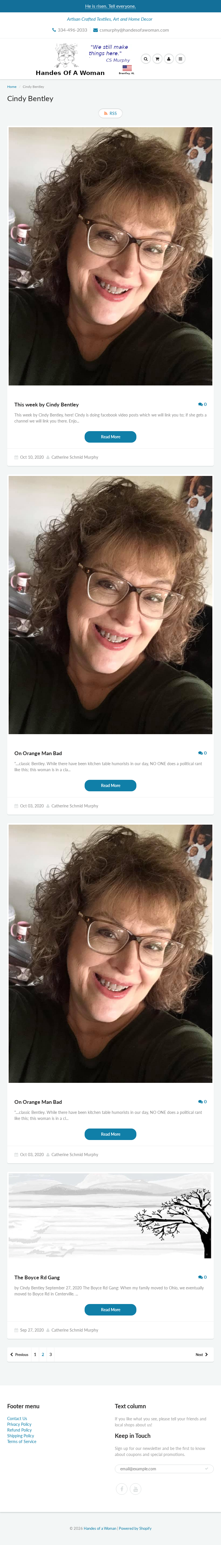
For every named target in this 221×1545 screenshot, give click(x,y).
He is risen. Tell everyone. (110, 6)
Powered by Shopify (135, 1528)
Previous (21, 1355)
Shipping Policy (20, 1435)
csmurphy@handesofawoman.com (134, 29)
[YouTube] (135, 1489)
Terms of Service (21, 1441)
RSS (113, 113)
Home (11, 86)
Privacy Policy (19, 1424)
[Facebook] (121, 1489)
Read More (110, 436)
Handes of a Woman (100, 1528)
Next (199, 1355)
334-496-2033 (72, 29)
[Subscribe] (207, 1468)
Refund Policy (19, 1430)
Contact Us (17, 1418)
